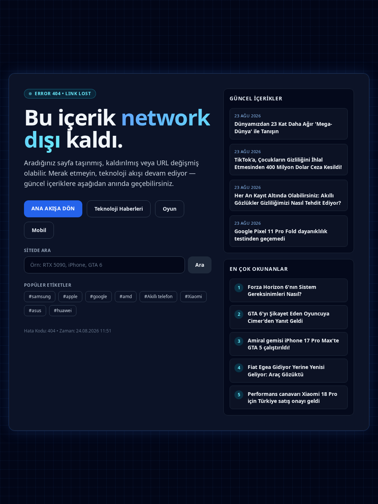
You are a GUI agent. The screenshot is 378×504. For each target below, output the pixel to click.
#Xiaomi (193, 296)
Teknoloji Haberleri (118, 208)
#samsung (40, 296)
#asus (35, 310)
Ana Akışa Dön (53, 208)
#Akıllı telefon (158, 296)
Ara (199, 264)
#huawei (63, 310)
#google (98, 296)
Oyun (169, 208)
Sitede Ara (37, 250)
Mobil (39, 230)
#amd (126, 296)
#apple (70, 296)
